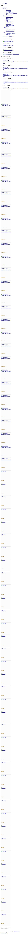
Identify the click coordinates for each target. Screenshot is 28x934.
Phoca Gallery (17, 931)
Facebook (5, 3)
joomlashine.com (15, 54)
